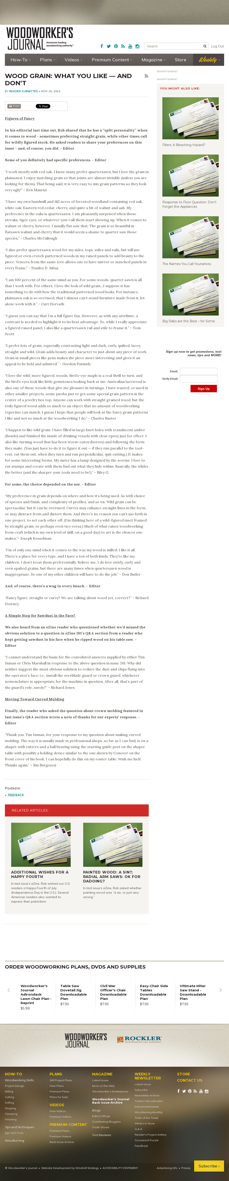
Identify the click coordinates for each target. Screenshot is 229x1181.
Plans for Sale (59, 1097)
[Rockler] (139, 1041)
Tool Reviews (101, 1135)
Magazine (152, 59)
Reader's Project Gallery (150, 1134)
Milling (9, 1091)
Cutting (9, 1097)
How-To (19, 59)
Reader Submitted (23, 91)
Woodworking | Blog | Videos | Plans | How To (40, 38)
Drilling (9, 1102)
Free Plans (57, 1086)
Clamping (11, 1113)
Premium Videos (60, 1116)
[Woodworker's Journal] (89, 1041)
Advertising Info (167, 1168)
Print (16, 106)
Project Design (14, 1086)
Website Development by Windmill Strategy (70, 1168)
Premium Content (110, 59)
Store (180, 59)
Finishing (11, 1119)
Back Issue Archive (62, 1142)
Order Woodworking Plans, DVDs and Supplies (75, 967)
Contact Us (189, 1081)
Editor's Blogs (101, 1116)
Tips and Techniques (19, 1127)
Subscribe (141, 1090)
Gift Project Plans (61, 1080)
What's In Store (145, 1123)
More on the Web (103, 1086)
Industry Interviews (147, 1106)
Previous (8, 993)
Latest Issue (100, 1080)
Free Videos (58, 1111)
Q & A (138, 1129)
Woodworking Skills (19, 1080)
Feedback (16, 795)
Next (220, 993)
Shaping (10, 1108)
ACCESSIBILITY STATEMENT (120, 1168)
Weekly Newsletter (148, 1076)
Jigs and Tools (14, 1132)
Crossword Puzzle (147, 1140)
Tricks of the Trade (146, 1118)
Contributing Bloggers (106, 1121)
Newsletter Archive (147, 1095)
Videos (72, 59)
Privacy (186, 1168)
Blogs (96, 1110)
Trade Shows (100, 1127)
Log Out (217, 46)
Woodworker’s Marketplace (110, 1091)
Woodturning (14, 1140)
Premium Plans (59, 1091)
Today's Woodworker (149, 1101)
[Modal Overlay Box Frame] (190, 366)
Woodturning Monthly (148, 1112)
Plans (46, 59)
